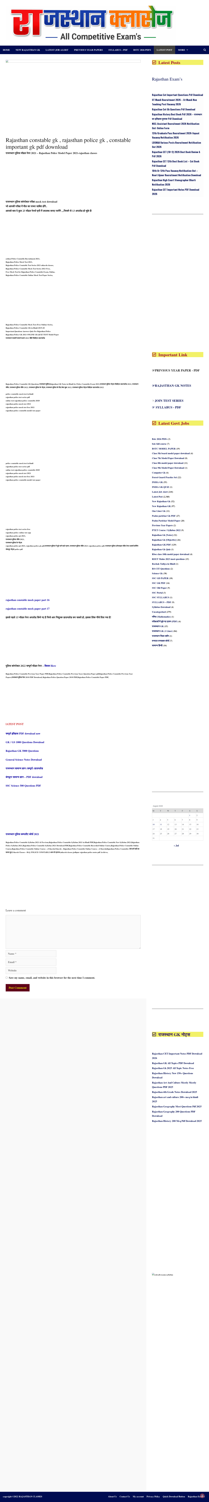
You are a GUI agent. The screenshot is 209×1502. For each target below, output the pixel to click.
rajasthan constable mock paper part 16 (27, 600)
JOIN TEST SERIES (169, 400)
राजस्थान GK (158, 626)
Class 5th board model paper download (171, 453)
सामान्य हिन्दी (157, 645)
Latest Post (164, 49)
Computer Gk (158, 472)
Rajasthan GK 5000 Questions (22, 751)
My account (138, 1496)
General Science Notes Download (24, 759)
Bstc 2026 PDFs (142, 49)
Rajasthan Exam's (196, 1496)
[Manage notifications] (202, 1495)
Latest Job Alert (57, 49)
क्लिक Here (50, 666)
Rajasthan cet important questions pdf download (177, 95)
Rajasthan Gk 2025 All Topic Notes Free (173, 1068)
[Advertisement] (73, 179)
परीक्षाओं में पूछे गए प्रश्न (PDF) (165, 621)
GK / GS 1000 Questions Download (25, 742)
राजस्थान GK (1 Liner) (162, 631)
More (181, 49)
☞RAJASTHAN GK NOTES (171, 385)
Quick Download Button (174, 1496)
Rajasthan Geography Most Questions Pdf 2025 (177, 1106)
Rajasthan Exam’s (167, 79)
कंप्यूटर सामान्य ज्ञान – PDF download (24, 777)
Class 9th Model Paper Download (168, 467)
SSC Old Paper (159, 587)
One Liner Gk (158, 511)
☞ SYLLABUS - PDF (166, 407)
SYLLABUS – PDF (118, 49)
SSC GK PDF (158, 583)
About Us (112, 1496)
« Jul (176, 845)
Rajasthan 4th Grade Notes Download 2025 (174, 1092)
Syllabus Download (161, 607)
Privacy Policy (153, 1496)
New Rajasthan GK (161, 506)
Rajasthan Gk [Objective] (164, 539)
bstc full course (159, 443)
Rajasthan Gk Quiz (161, 549)
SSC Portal (157, 592)
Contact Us (125, 1496)
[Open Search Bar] (204, 50)
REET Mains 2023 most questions (168, 559)
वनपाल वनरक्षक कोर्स (160, 640)
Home (6, 49)
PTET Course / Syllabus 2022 (166, 530)
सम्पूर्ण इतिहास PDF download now (23, 733)
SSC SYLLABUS (160, 597)
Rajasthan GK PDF (161, 544)
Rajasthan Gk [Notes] (162, 535)
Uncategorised (159, 611)
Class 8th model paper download (167, 463)
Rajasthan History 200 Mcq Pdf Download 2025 (177, 1121)
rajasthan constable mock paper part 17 (27, 608)
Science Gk (157, 573)
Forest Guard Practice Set (164, 477)
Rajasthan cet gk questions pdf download (173, 109)
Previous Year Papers (88, 49)
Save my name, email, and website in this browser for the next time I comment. (52, 978)
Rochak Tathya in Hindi (163, 563)
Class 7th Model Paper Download (168, 458)
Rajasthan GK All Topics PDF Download (173, 1063)
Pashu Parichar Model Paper (166, 520)
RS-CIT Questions (161, 568)
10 (154, 824)
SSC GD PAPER (160, 578)
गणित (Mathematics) (161, 616)
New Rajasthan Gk (28, 49)
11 (161, 824)
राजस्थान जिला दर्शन (160, 635)
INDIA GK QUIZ (160, 487)
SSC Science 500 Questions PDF (23, 785)
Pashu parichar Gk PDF (164, 515)
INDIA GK (157, 482)
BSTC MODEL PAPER (164, 448)
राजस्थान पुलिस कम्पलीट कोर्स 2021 (22, 834)
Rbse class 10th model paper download (170, 554)
